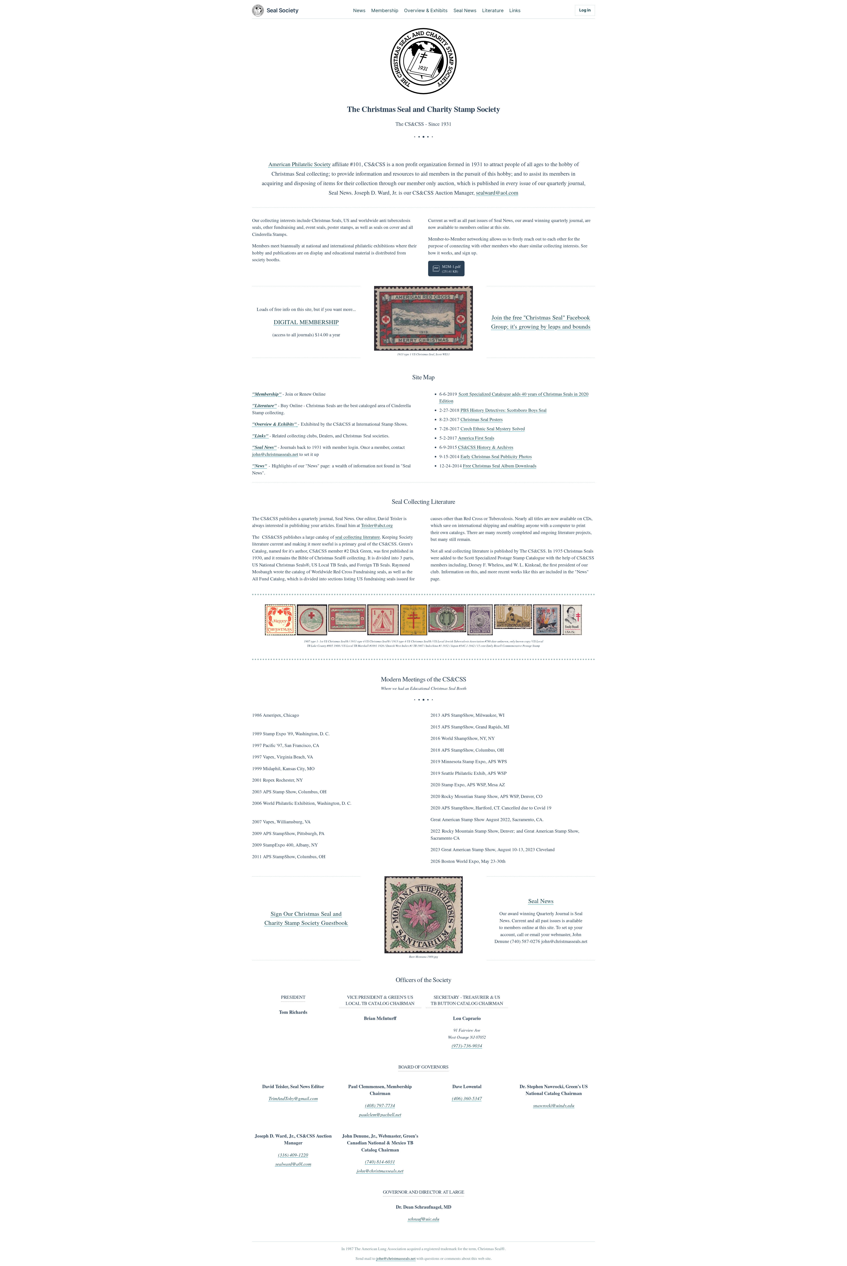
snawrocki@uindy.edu (553, 1105)
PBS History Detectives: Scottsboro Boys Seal (504, 410)
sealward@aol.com (497, 192)
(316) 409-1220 (293, 1155)
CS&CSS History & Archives (485, 447)
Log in (585, 10)
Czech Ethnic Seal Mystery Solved (493, 428)
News (359, 10)
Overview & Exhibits (426, 10)
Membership (384, 10)
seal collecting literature (357, 537)
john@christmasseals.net (275, 454)
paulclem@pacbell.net (380, 1114)
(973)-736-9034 (467, 1045)
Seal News (464, 10)
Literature (493, 10)
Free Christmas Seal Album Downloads (499, 466)
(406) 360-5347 (467, 1098)
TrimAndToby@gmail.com (293, 1098)
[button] (423, 318)
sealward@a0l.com (293, 1164)
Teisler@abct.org (377, 525)
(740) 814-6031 (380, 1162)
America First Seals (476, 438)
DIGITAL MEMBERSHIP (306, 322)
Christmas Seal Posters (482, 419)
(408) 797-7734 (380, 1105)
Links (515, 10)
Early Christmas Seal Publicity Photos (496, 456)
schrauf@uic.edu (423, 1219)
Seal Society (283, 10)
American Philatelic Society (299, 164)
